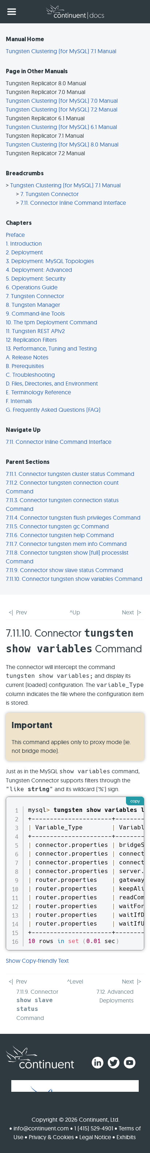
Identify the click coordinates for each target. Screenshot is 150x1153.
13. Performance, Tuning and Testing (51, 348)
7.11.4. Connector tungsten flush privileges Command (73, 517)
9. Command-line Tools (35, 313)
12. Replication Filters (31, 339)
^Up (75, 612)
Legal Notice (95, 1137)
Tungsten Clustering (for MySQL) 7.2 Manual (61, 109)
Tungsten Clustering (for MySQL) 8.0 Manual (62, 144)
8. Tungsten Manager (33, 304)
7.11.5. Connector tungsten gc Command (57, 526)
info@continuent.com (41, 1128)
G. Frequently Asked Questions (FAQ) (53, 409)
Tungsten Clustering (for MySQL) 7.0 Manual (62, 100)
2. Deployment (24, 252)
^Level (75, 981)
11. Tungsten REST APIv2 (35, 331)
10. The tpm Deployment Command (51, 322)
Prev (21, 612)
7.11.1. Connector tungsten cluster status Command (70, 473)
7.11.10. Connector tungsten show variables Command (74, 578)
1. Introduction (24, 243)
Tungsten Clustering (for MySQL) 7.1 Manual (61, 51)
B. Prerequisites (25, 366)
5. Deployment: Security (36, 278)
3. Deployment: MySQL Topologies (50, 261)
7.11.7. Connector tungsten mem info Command (66, 543)
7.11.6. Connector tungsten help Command (60, 535)
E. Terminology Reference (38, 392)
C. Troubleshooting (30, 374)
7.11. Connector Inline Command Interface (73, 202)
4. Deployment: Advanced (39, 269)
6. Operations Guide (32, 287)
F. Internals (19, 400)
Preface (15, 234)
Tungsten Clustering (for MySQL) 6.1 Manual (61, 126)
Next (128, 612)
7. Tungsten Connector (49, 194)
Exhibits (126, 1137)
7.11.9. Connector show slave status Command (64, 570)
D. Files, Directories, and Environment (52, 383)
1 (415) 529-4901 (93, 1128)
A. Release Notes (27, 357)
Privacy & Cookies (51, 1137)
